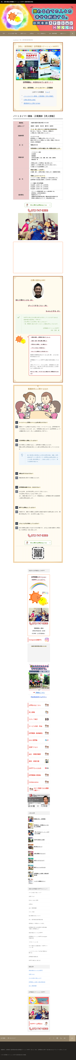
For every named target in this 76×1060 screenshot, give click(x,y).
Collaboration (33, 782)
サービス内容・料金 (12, 33)
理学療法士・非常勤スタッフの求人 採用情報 (41, 825)
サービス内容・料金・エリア (35, 892)
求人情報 (32, 712)
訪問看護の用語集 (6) (33, 956)
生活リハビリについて (39, 860)
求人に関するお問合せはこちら (38, 205)
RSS (61, 1038)
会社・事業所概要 (53, 33)
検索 (72, 33)
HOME (3, 1038)
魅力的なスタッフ (38, 846)
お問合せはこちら (35, 705)
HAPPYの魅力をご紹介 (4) (34, 960)
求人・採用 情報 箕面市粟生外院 (36, 919)
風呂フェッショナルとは (39, 867)
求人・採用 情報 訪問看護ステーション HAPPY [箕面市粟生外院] (17, 1)
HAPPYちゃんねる (35, 768)
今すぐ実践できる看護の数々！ (41, 789)
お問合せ (32, 33)
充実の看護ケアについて (39, 853)
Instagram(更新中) (35, 640)
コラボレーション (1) (33, 942)
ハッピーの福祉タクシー (39, 881)
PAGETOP (72, 1038)
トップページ (15, 39)
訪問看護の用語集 (35, 775)
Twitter (50, 1038)
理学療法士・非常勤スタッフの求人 (36, 923)
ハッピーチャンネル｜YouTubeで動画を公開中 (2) (38, 952)
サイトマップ (12, 1038)
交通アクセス (23, 33)
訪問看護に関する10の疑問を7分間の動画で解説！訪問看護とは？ (38, 928)
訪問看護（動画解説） (36, 733)
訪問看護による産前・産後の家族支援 (41, 874)
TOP (4, 33)
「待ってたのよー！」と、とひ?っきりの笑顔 (41, 832)
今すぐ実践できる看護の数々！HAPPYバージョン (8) (38, 946)
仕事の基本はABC (30, 100)
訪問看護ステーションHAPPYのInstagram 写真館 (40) (38, 937)
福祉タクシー (63, 33)
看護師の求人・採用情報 (39, 819)
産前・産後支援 (34, 761)
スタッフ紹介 (33, 719)
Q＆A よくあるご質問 (33, 900)
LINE (57, 1038)
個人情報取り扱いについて (34, 915)
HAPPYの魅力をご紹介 (39, 839)
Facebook (53, 1038)
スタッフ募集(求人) (41, 33)
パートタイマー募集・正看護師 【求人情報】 (39, 96)
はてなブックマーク (65, 1038)
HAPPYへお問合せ (36, 1024)
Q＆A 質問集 (33, 740)
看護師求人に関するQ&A (32, 103)
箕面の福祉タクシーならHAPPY (36, 932)
